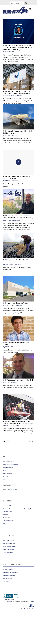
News (4, 470)
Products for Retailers (9, 575)
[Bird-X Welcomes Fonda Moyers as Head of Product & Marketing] (18, 162)
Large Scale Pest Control (10, 540)
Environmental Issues (9, 506)
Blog (4, 523)
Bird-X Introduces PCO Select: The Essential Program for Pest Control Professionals (18, 92)
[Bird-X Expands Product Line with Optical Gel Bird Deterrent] (18, 116)
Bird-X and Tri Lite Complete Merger (15, 303)
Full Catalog (6, 582)
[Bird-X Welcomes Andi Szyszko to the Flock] (18, 366)
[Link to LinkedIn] (30, 608)
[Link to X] (24, 608)
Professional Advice (8, 520)
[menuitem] (26, 9)
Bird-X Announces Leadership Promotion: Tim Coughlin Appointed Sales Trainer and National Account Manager (17, 48)
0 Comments (15, 52)
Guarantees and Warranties (10, 464)
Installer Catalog (7, 579)
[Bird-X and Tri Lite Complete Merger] (18, 289)
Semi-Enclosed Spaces (9, 546)
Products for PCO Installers (10, 572)
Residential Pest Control (9, 543)
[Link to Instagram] (27, 608)
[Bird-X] (15, 9)
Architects (5, 514)
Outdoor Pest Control (8, 549)
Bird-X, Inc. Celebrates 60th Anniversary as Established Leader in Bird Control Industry (18, 217)
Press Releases (7, 473)
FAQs (4, 480)
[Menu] (26, 9)
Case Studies (6, 517)
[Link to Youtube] (32, 608)
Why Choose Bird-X (8, 461)
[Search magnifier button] (26, 3)
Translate (15, 489)
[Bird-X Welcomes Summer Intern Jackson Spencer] (18, 328)
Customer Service (8, 467)
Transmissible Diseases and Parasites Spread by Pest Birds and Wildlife (18, 510)
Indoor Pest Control (8, 552)
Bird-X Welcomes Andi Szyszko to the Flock (18, 380)
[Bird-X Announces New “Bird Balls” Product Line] (18, 245)
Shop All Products (8, 569)
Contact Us (6, 477)
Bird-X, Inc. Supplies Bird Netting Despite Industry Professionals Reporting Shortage (18, 422)
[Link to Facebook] (21, 608)
